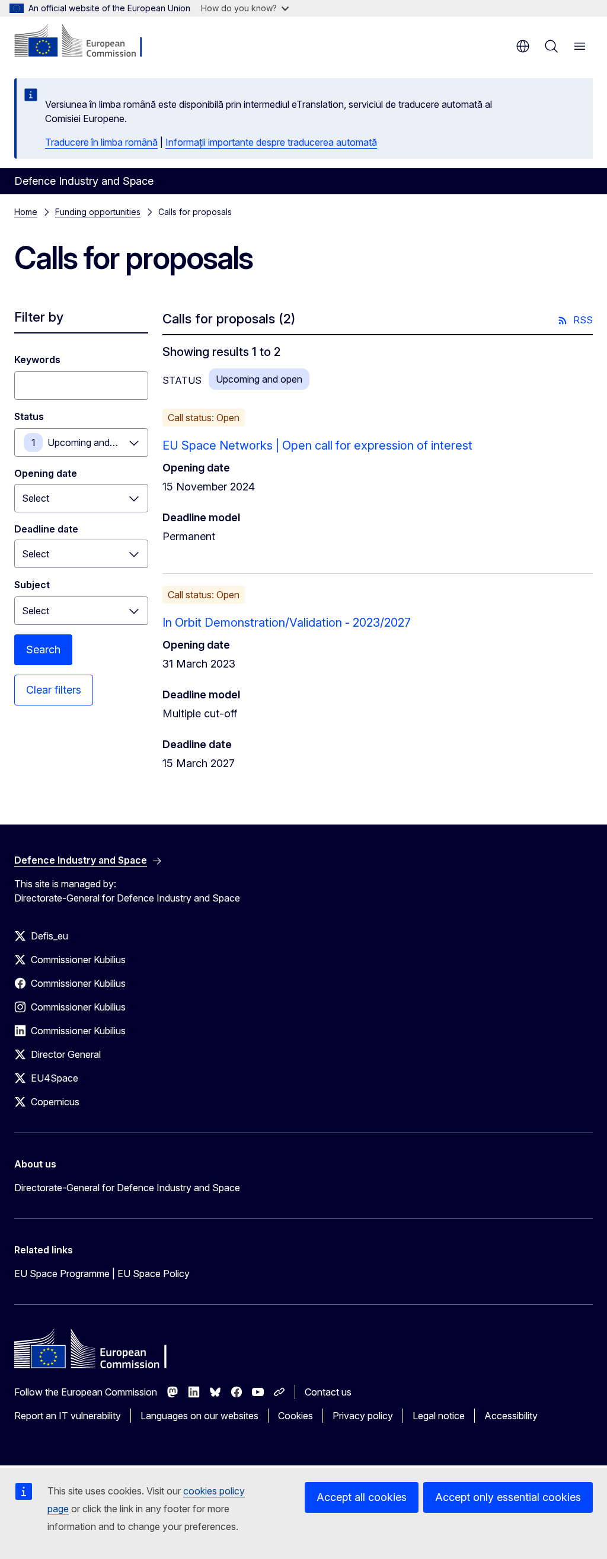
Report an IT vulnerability (67, 1416)
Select (35, 611)
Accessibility (511, 1416)
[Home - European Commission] (86, 41)
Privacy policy (363, 1416)
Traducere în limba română (101, 142)
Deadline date (46, 529)
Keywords (37, 359)
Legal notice (439, 1416)
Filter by (38, 317)
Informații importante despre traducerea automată (271, 142)
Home (25, 212)
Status (29, 416)
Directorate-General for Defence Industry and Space (127, 1188)
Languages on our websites (199, 1416)
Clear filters (53, 690)
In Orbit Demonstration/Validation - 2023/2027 (286, 622)
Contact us (328, 1392)
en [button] (523, 46)
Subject (32, 585)
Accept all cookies (362, 1497)
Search (43, 649)
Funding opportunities (97, 212)
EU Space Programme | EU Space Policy (102, 1273)
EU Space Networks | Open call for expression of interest (317, 445)
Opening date (45, 473)
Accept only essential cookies (508, 1497)
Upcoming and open (90, 442)
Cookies (295, 1416)
